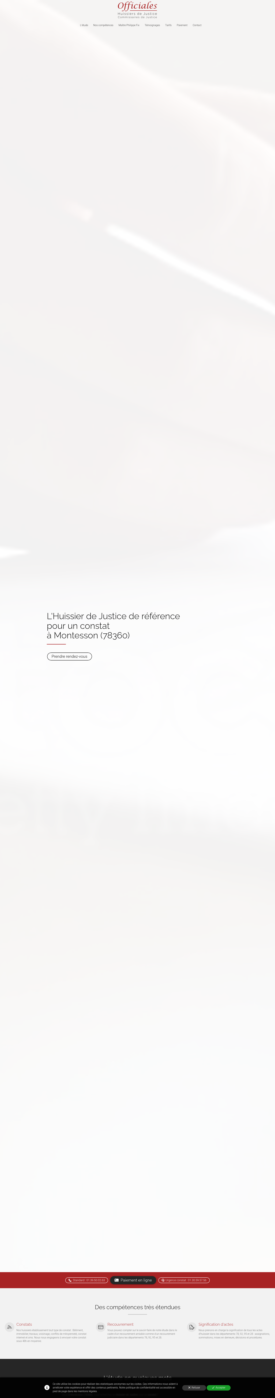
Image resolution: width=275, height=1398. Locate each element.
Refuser (196, 1387)
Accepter (220, 1387)
